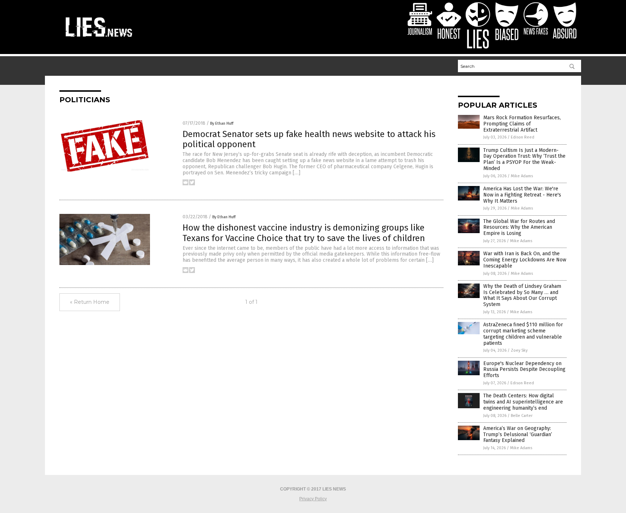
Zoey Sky (519, 350)
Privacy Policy (313, 498)
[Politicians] (99, 37)
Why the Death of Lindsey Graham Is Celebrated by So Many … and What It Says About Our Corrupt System (522, 295)
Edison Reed (522, 137)
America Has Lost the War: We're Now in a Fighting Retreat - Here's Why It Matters (522, 195)
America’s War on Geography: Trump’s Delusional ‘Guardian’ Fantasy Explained (517, 434)
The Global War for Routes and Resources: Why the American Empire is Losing (519, 227)
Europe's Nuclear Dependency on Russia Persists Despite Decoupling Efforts (524, 369)
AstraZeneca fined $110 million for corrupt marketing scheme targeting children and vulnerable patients (523, 334)
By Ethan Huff (221, 123)
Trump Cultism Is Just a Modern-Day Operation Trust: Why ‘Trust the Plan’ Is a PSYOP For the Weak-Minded (524, 159)
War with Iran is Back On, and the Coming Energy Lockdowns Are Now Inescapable (524, 260)
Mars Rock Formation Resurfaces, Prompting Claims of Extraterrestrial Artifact (522, 124)
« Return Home (89, 302)
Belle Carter (522, 415)
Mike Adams (522, 176)
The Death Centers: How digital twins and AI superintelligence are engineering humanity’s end (523, 402)
